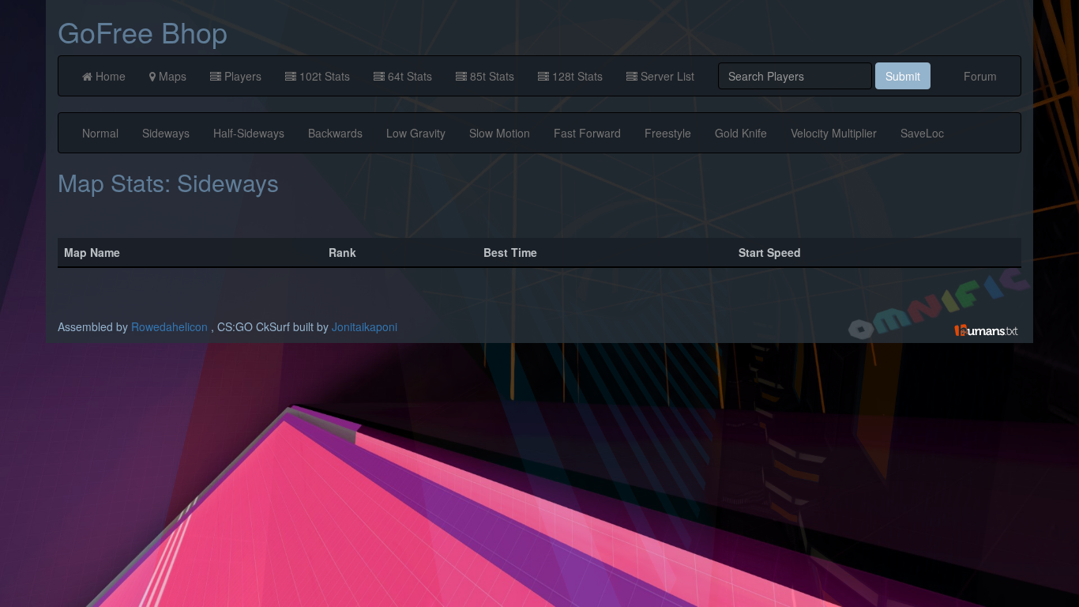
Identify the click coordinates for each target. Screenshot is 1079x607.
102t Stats (323, 76)
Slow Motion (499, 133)
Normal (100, 133)
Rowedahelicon (169, 326)
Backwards (335, 133)
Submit (902, 76)
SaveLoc (922, 133)
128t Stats (576, 76)
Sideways (166, 133)
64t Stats (408, 76)
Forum (980, 76)
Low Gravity (416, 133)
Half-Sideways (248, 133)
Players (241, 76)
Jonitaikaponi (364, 326)
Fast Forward (587, 133)
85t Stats (490, 76)
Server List (665, 76)
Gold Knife (741, 133)
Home (109, 76)
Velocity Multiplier (834, 133)
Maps (171, 76)
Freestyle (668, 133)
